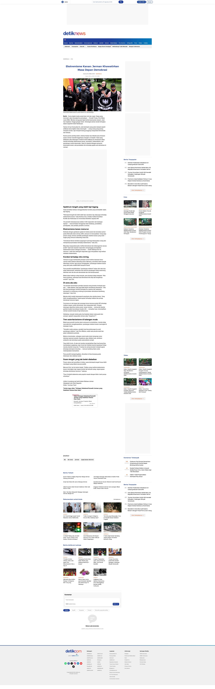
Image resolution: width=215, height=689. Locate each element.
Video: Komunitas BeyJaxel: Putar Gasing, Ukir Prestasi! (145, 390)
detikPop (99, 670)
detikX (101, 43)
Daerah (82, 46)
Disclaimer (127, 668)
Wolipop (99, 660)
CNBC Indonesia (143, 655)
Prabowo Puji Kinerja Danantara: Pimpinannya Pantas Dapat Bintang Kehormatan (140, 463)
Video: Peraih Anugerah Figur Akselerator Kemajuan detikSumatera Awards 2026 (130, 372)
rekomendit (112, 676)
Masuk (149, 2)
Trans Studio (113, 666)
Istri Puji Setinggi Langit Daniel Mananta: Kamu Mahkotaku (71, 516)
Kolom (107, 43)
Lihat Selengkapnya (137, 190)
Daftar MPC (141, 2)
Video (140, 43)
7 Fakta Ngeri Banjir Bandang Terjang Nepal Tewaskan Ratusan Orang (112, 537)
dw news (70, 459)
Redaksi (126, 653)
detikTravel (100, 653)
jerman (77, 459)
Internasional (88, 43)
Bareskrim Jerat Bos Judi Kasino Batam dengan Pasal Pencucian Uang (140, 184)
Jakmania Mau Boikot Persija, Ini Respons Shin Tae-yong (69, 581)
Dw (72, 59)
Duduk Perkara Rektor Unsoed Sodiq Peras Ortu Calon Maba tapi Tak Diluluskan (140, 469)
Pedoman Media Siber (130, 655)
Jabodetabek (78, 43)
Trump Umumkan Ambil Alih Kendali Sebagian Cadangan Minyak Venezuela (114, 561)
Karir (126, 657)
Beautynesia (143, 660)
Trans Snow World (114, 664)
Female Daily (143, 662)
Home (66, 43)
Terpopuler (75, 46)
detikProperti (90, 670)
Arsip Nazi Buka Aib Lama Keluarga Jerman (75, 481)
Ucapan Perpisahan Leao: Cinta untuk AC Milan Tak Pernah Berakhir (99, 561)
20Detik (99, 664)
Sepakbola (89, 666)
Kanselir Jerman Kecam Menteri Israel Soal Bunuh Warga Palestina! (107, 482)
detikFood (99, 655)
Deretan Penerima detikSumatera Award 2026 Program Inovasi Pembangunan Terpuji (145, 231)
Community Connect (114, 678)
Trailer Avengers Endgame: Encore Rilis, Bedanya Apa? (91, 516)
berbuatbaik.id (113, 653)
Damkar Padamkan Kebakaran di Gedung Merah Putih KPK (138, 163)
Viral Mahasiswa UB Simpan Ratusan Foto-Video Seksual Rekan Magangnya (91, 537)
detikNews (66, 59)
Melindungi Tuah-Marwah (119, 46)
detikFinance (90, 657)
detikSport (89, 664)
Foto (135, 43)
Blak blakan (113, 43)
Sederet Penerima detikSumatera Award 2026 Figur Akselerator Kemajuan (130, 231)
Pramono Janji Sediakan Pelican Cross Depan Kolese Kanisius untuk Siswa (140, 180)
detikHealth (100, 657)
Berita (71, 43)
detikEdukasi (90, 655)
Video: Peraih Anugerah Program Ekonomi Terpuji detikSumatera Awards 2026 (130, 391)
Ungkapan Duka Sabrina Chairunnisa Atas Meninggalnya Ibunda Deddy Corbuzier (98, 583)
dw (65, 459)
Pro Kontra (122, 43)
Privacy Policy (128, 666)
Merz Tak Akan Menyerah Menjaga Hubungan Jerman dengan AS (75, 492)
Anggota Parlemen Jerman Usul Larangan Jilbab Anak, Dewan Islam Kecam (106, 487)
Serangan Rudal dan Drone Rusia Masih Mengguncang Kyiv (129, 212)
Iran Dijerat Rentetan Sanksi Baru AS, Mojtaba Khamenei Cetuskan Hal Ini (139, 168)
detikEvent (112, 660)
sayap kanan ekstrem (87, 459)
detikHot (89, 662)
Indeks (146, 43)
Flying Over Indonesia (115, 672)
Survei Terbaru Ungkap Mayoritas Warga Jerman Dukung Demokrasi (76, 477)
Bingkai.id (112, 668)
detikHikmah (100, 668)
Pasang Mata (113, 655)
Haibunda (142, 657)
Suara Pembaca (91, 46)
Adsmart (67, 46)
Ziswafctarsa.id (113, 670)
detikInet (89, 660)
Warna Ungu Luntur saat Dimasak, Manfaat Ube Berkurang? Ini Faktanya (84, 582)
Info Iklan (127, 664)
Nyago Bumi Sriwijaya (104, 46)
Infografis (130, 43)
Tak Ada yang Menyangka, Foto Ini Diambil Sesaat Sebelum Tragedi (112, 517)
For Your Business (114, 674)
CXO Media (142, 664)
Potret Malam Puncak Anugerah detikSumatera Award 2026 (145, 213)
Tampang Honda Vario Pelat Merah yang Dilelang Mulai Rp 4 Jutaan (84, 561)
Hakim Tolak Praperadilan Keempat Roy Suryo (138, 475)
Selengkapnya (117, 499)
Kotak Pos (127, 660)
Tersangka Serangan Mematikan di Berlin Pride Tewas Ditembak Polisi (106, 477)
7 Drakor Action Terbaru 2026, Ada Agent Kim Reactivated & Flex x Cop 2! (68, 562)
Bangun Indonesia (134, 46)
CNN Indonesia (143, 653)
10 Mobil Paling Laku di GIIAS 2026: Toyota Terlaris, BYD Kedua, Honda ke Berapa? (71, 537)
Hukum (96, 43)
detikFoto (99, 666)
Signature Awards (114, 662)
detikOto (89, 668)
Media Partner (128, 662)
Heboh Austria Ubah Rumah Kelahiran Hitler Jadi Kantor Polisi (76, 487)
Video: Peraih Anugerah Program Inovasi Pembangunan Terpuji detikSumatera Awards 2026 (145, 372)
